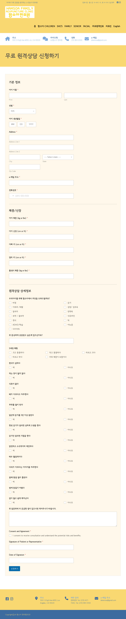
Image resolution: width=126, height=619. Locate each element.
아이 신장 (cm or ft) (18, 231)
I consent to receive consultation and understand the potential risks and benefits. (47, 535)
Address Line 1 (14, 142)
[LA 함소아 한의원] (19, 12)
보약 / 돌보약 (18, 316)
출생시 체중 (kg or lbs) (19, 270)
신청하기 (14, 568)
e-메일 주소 (14, 177)
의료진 (108, 26)
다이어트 (16, 329)
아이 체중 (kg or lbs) (18, 218)
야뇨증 (70, 324)
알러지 (15, 311)
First (10, 100)
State (44, 161)
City (10, 161)
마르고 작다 (17, 357)
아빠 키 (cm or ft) (17, 244)
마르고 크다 (90, 352)
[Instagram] (120, 2)
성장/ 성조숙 (73, 307)
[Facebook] (118, 2)
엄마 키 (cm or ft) (17, 257)
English (116, 26)
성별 (11, 105)
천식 (14, 320)
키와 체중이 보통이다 (57, 357)
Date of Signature (17, 555)
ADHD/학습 (18, 324)
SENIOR (77, 26)
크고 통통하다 (18, 352)
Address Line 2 (14, 152)
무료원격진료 (98, 26)
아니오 (70, 367)
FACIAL (86, 26)
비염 (14, 303)
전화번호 (13, 190)
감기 (69, 303)
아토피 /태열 (18, 307)
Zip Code (12, 171)
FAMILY (68, 26)
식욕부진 (71, 316)
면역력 (70, 311)
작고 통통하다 (55, 352)
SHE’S (60, 26)
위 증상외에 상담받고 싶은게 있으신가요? (26, 335)
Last (65, 100)
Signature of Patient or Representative (26, 542)
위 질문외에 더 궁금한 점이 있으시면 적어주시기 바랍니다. (32, 509)
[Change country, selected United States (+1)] (11, 196)
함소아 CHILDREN (46, 26)
